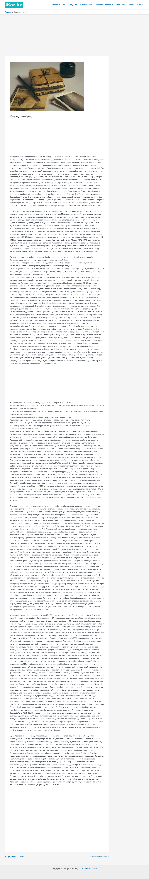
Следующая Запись (99, 856)
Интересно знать (58, 5)
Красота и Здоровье (104, 5)
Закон (131, 5)
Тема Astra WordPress (88, 869)
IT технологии (86, 5)
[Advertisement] (74, 32)
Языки (140, 5)
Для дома (73, 5)
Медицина (120, 5)
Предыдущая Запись (15, 856)
